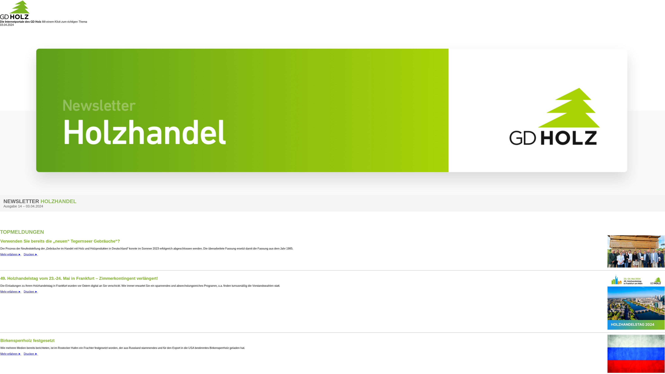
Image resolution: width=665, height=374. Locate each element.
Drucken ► (31, 254)
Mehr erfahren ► (10, 254)
